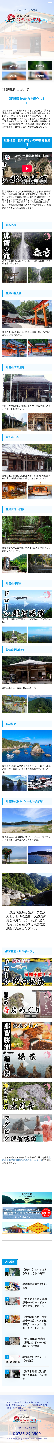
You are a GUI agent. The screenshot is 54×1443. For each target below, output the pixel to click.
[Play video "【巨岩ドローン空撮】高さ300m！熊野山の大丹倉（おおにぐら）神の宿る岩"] (27, 1096)
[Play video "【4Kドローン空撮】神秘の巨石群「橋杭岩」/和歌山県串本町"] (27, 1064)
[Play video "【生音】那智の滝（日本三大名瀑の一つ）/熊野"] (27, 246)
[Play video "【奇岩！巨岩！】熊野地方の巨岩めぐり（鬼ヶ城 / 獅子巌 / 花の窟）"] (27, 1004)
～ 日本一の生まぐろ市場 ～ (27, 1428)
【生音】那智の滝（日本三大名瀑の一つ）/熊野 (34, 1375)
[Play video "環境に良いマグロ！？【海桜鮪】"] (12, 1359)
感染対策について (27, 1410)
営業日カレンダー (19, 1405)
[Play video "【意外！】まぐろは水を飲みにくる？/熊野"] (12, 1272)
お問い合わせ (18, 1408)
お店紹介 (17, 1402)
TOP (8, 1402)
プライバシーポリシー (36, 1408)
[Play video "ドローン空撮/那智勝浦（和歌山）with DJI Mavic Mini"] (27, 604)
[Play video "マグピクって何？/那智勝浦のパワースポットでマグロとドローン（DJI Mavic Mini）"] (27, 1128)
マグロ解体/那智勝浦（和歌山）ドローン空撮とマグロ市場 (34, 1342)
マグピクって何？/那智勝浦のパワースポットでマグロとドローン (34, 1302)
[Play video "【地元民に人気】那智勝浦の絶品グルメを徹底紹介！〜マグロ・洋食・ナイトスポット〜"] (27, 1036)
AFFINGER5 (42, 1439)
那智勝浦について (32, 1402)
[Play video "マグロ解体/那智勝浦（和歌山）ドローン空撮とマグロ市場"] (12, 1341)
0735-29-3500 (28, 1433)
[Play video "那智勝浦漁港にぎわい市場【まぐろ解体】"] (12, 1286)
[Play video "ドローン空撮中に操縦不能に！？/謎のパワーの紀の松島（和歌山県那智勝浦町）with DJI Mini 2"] (27, 972)
